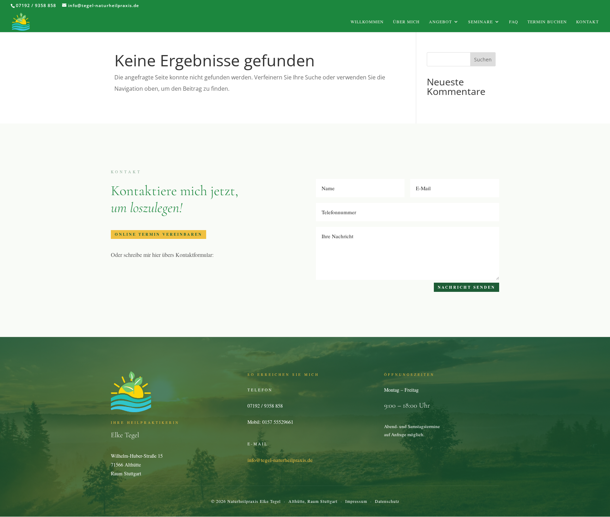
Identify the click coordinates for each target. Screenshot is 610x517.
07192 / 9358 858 (36, 5)
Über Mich (406, 21)
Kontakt (587, 21)
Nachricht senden (466, 287)
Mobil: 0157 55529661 (270, 422)
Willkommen (367, 21)
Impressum (356, 501)
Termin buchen (547, 21)
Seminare (480, 21)
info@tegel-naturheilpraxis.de (280, 459)
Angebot (440, 21)
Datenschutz (387, 501)
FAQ (513, 21)
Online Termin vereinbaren (158, 234)
